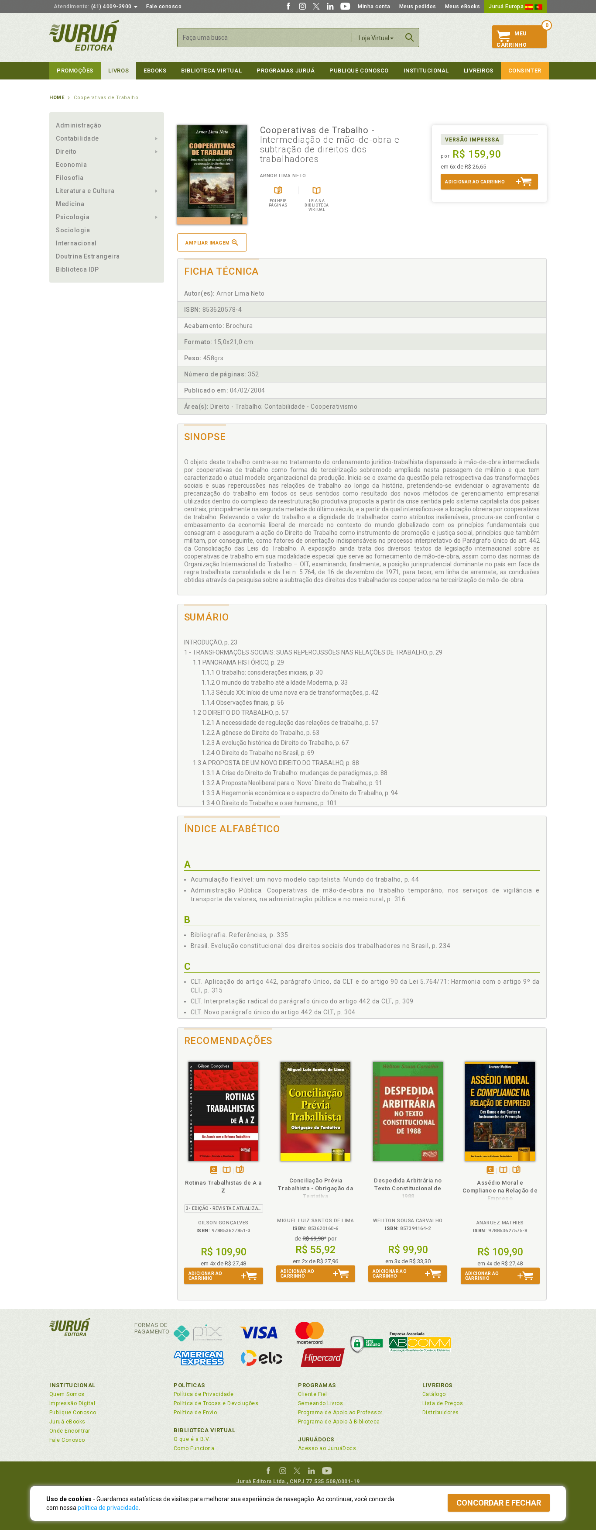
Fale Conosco (67, 1440)
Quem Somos (67, 1394)
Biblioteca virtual (211, 70)
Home (56, 97)
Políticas (189, 1385)
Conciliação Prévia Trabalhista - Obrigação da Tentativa (315, 1188)
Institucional (426, 70)
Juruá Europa (507, 6)
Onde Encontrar (69, 1431)
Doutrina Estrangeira (88, 256)
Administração (79, 125)
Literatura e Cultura (85, 190)
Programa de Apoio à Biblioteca (339, 1422)
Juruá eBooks (67, 1422)
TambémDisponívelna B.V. (226, 1170)
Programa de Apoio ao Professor (340, 1412)
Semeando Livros (320, 1403)
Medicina (70, 203)
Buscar (410, 37)
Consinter (524, 70)
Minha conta (374, 6)
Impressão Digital (72, 1403)
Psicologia (72, 217)
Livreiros (478, 70)
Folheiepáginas (239, 1170)
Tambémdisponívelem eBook (213, 1170)
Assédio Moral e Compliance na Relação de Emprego (500, 1190)
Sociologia (73, 230)
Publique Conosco (359, 70)
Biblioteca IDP (77, 269)
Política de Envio (195, 1412)
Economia (71, 164)
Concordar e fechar (498, 1502)
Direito (66, 151)
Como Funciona (194, 1448)
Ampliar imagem (207, 243)
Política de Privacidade (203, 1394)
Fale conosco (164, 6)
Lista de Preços (442, 1403)
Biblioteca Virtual (205, 1430)
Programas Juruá (286, 70)
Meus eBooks (462, 6)
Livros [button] (118, 70)
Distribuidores (440, 1412)
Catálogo (434, 1394)
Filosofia (70, 177)
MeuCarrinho (512, 39)
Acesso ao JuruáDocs (327, 1448)
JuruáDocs (316, 1439)
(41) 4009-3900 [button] (93, 6)
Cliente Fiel (312, 1394)
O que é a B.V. (192, 1439)
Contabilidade (77, 138)
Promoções (75, 70)
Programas (317, 1385)
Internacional (76, 243)
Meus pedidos (417, 6)
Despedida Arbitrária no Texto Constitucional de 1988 (408, 1188)
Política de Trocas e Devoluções (216, 1403)
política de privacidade (108, 1507)
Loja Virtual (374, 37)
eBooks (155, 70)
